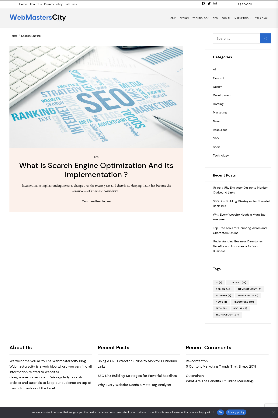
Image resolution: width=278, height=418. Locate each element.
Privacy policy (236, 412)
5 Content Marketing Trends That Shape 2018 (221, 366)
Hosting (218, 104)
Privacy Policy (53, 4)
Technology (201, 18)
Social (226, 18)
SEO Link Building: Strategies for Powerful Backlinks (241, 203)
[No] (273, 412)
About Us (36, 4)
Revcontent (195, 361)
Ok (220, 412)
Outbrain (193, 375)
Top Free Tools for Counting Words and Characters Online (240, 230)
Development (222, 95)
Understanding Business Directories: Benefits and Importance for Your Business (238, 246)
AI (214, 69)
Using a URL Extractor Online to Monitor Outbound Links (240, 190)
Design (184, 18)
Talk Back (71, 4)
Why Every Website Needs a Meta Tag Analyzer (239, 217)
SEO (215, 18)
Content (218, 78)
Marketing (242, 18)
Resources (220, 130)
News (217, 121)
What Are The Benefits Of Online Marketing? (220, 381)
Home (23, 4)
